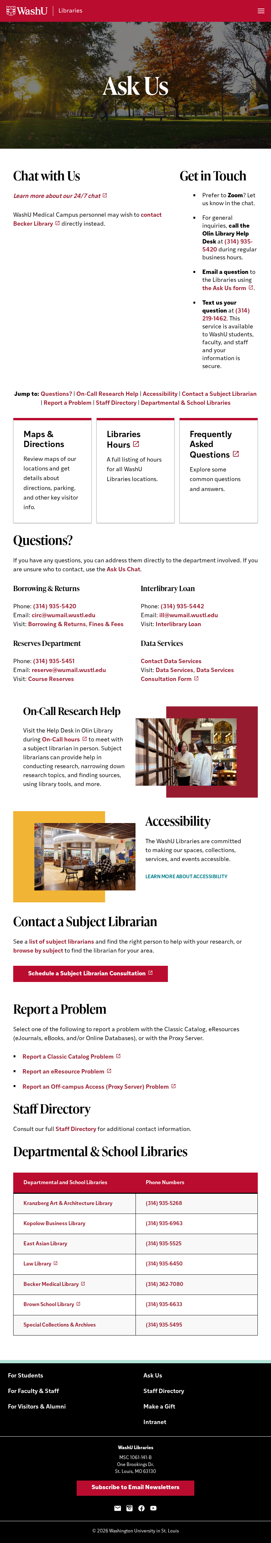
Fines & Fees (106, 625)
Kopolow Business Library (54, 1223)
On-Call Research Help (107, 394)
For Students (25, 1376)
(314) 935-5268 (164, 1203)
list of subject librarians (61, 942)
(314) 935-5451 (54, 662)
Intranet (154, 1423)
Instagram (129, 1508)
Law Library (37, 1264)
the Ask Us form (224, 289)
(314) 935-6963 (164, 1223)
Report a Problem (68, 403)
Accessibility (160, 394)
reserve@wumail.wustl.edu (69, 671)
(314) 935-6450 (164, 1264)
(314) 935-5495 (164, 1325)
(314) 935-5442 (182, 607)
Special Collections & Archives (59, 1325)
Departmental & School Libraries (186, 403)
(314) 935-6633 (164, 1304)
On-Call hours (61, 740)
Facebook (141, 1508)
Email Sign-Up (117, 1508)
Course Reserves (51, 680)
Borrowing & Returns (57, 625)
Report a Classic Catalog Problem (68, 1057)
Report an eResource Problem (63, 1072)
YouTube (153, 1508)
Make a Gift (159, 1407)
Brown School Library (48, 1304)
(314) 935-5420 (54, 607)
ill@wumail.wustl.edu (188, 616)
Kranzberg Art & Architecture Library (67, 1203)
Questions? (56, 394)
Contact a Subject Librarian (219, 394)
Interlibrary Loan (178, 625)
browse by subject (38, 951)
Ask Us (152, 1376)
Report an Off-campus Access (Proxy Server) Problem (95, 1087)
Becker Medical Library (51, 1284)
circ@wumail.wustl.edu (64, 616)
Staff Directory (116, 403)
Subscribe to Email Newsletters (135, 1488)
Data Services (174, 671)
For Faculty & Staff (33, 1392)
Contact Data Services (171, 662)
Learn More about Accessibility (186, 877)
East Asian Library (45, 1244)
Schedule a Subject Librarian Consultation (87, 974)
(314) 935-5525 (163, 1244)
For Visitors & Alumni (37, 1407)
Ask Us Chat (123, 570)
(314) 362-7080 (164, 1284)
